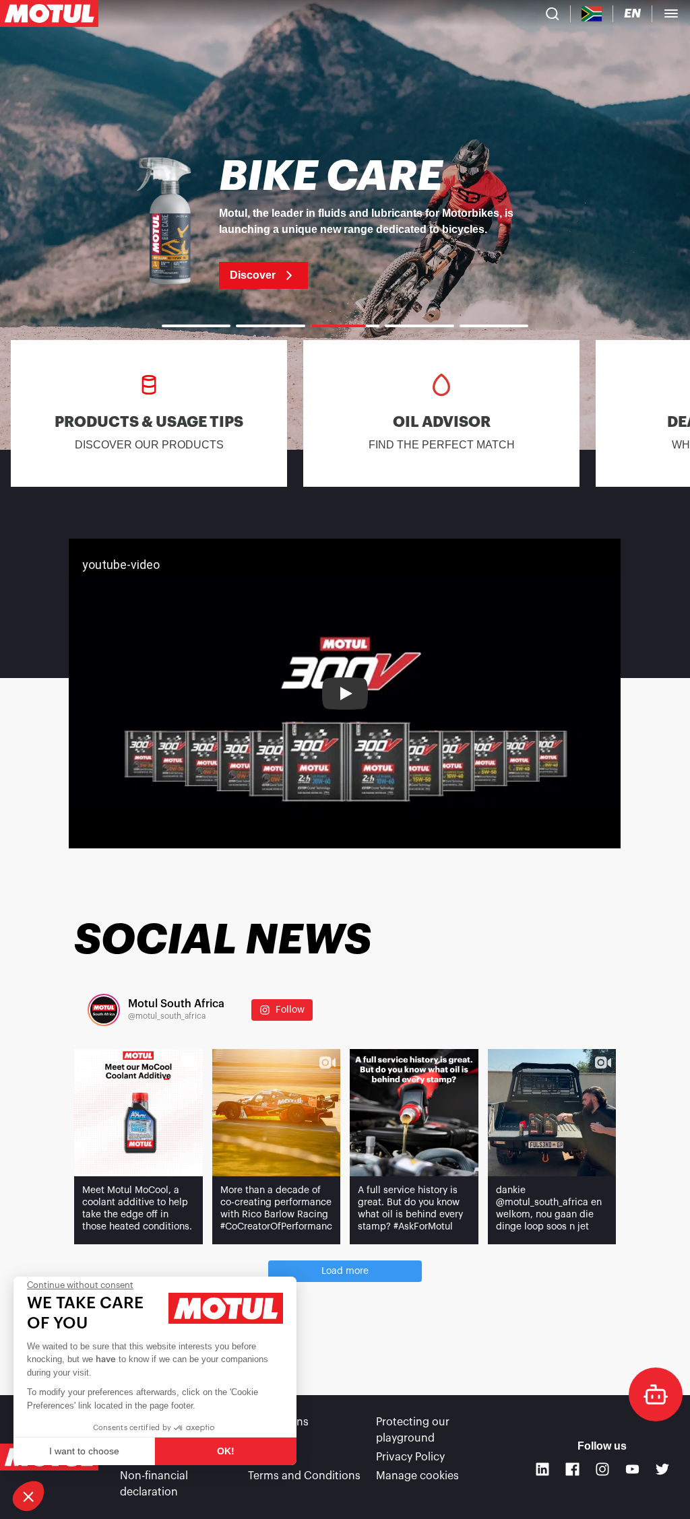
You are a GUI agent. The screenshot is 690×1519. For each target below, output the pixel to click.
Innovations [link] (278, 1422)
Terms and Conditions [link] (304, 1476)
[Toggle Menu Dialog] (671, 13)
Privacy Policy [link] (410, 1457)
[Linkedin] (543, 1469)
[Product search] (552, 13)
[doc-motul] (656, 1394)
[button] (28, 1496)
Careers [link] (268, 1457)
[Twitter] (663, 1469)
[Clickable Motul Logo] (49, 13)
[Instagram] (603, 1469)
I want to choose (84, 1451)
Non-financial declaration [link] (154, 1484)
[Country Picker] (592, 14)
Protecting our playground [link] (412, 1430)
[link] (345, 222)
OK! (225, 1451)
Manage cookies (417, 1476)
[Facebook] (572, 1469)
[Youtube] (632, 1469)
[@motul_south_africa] (103, 1010)
